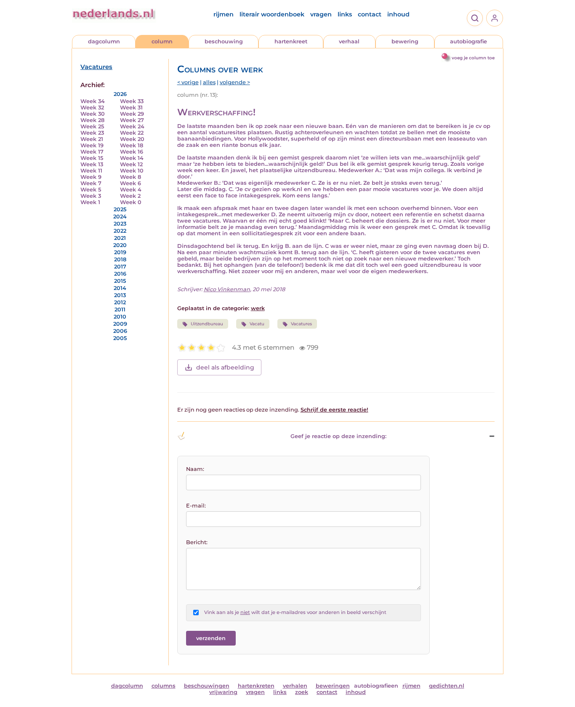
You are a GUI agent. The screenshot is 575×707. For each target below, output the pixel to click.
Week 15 (91, 158)
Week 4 (130, 189)
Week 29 (132, 114)
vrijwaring (223, 692)
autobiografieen (376, 686)
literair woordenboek (272, 14)
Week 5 (90, 189)
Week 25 (92, 126)
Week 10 (132, 170)
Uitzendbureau (207, 324)
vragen (321, 14)
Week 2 (130, 196)
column (162, 41)
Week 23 (92, 133)
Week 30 (92, 114)
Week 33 (132, 101)
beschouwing (224, 41)
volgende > (235, 82)
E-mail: (196, 505)
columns (164, 686)
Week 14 (132, 158)
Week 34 (92, 101)
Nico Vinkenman (227, 289)
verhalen (295, 686)
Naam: (195, 469)
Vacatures (96, 67)
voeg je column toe (473, 58)
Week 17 (92, 152)
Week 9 (90, 177)
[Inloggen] (494, 18)
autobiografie (468, 41)
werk (258, 308)
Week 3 (90, 196)
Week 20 (132, 139)
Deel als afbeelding (225, 367)
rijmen (223, 14)
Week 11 (91, 170)
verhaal (349, 41)
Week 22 (132, 133)
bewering (404, 41)
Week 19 (92, 145)
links (345, 14)
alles (209, 82)
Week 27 (132, 120)
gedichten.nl (446, 686)
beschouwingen (206, 686)
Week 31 (131, 107)
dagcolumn (104, 41)
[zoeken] (475, 18)
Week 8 (130, 177)
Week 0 (130, 202)
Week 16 (131, 152)
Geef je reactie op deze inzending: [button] (338, 436)
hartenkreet (290, 41)
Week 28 (92, 120)
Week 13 (91, 164)
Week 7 (90, 183)
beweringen (333, 686)
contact (369, 14)
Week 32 (92, 107)
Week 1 (90, 202)
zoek (301, 692)
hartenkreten (256, 686)
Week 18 (131, 145)
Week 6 (130, 183)
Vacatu (257, 324)
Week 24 (132, 126)
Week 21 (91, 139)
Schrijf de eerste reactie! (334, 410)
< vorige (188, 82)
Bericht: (197, 542)
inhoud (398, 14)
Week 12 (131, 164)
